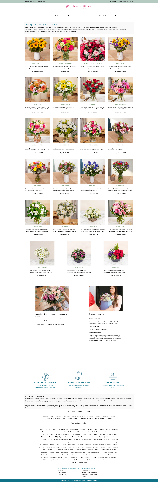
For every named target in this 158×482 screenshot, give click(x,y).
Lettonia (58, 444)
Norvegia (115, 447)
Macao (95, 444)
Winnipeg (109, 418)
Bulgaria (107, 432)
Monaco (82, 447)
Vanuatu (106, 460)
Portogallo (44, 452)
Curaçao (95, 434)
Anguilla (54, 429)
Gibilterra (108, 437)
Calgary (41, 20)
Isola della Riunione (62, 442)
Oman (71, 449)
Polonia (114, 449)
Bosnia (90, 432)
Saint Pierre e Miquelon (75, 455)
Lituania (80, 444)
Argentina (82, 429)
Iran (54, 442)
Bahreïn (57, 432)
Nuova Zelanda (58, 449)
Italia (111, 442)
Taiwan (106, 457)
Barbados (72, 432)
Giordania (115, 437)
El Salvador (44, 437)
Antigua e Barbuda (63, 429)
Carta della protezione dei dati (89, 474)
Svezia (94, 457)
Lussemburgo (87, 444)
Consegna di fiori (29, 20)
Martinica (55, 447)
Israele (105, 442)
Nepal (96, 447)
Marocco (48, 447)
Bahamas (50, 432)
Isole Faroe (99, 442)
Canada (36, 20)
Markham (97, 416)
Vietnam (74, 462)
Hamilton (79, 416)
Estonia (51, 437)
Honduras (106, 439)
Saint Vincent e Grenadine (89, 455)
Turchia (62, 460)
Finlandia (67, 437)
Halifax (72, 416)
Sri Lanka (73, 457)
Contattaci (113, 1)
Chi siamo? (60, 470)
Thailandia (113, 457)
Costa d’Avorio (76, 434)
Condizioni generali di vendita (89, 472)
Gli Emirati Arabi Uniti (46, 439)
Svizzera (100, 457)
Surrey (69, 418)
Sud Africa (80, 457)
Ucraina (78, 460)
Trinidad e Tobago (47, 460)
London (91, 416)
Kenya (115, 442)
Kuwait (52, 444)
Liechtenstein (71, 444)
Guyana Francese (86, 439)
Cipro (52, 434)
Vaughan (89, 418)
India (42, 442)
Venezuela (112, 460)
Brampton (45, 416)
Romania (103, 452)
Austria (108, 429)
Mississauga (105, 416)
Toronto (75, 418)
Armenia (90, 429)
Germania (87, 437)
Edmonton (59, 416)
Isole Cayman (90, 442)
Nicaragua (102, 447)
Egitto (115, 434)
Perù (96, 449)
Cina (47, 434)
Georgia (80, 437)
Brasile (95, 432)
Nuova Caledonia (47, 449)
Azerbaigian (115, 429)
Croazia (84, 434)
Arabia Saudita (74, 429)
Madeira (109, 444)
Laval (85, 416)
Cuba (89, 434)
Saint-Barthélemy (103, 455)
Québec (63, 418)
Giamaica (94, 437)
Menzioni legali (86, 470)
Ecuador (109, 434)
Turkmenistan (70, 460)
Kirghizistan (45, 444)
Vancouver (82, 418)
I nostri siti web (62, 474)
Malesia (115, 444)
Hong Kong (115, 439)
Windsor (102, 418)
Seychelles (45, 457)
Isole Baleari (73, 442)
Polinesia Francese (105, 449)
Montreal (113, 416)
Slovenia (60, 457)
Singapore (53, 457)
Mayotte (69, 447)
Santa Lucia (113, 455)
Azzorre (44, 432)
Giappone (101, 437)
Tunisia (56, 460)
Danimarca (102, 434)
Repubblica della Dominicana (77, 452)
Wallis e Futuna (83, 462)
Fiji (56, 437)
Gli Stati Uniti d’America (60, 439)
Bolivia (84, 432)
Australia (102, 429)
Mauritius (62, 447)
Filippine (61, 437)
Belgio (78, 432)
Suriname (88, 457)
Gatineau (66, 416)
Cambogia (114, 432)
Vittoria (96, 418)
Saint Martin (46, 455)
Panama (84, 449)
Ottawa (57, 418)
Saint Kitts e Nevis (112, 452)
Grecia (70, 439)
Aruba (95, 429)
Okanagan (49, 418)
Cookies (84, 476)
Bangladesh (65, 432)
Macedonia (101, 444)
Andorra (48, 429)
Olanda (65, 449)
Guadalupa (77, 439)
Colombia (58, 434)
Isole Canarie (81, 442)
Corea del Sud (66, 434)
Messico (75, 447)
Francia (74, 437)
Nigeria (109, 447)
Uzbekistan (98, 460)
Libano (64, 444)
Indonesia (48, 442)
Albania (41, 429)
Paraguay (90, 449)
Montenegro (89, 447)
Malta (42, 447)
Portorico (51, 452)
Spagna (66, 457)
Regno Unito (64, 452)
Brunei (101, 432)
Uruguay (91, 460)
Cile (43, 434)
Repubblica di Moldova (93, 452)
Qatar (57, 452)
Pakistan (77, 449)
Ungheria (84, 460)
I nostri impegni (62, 472)
